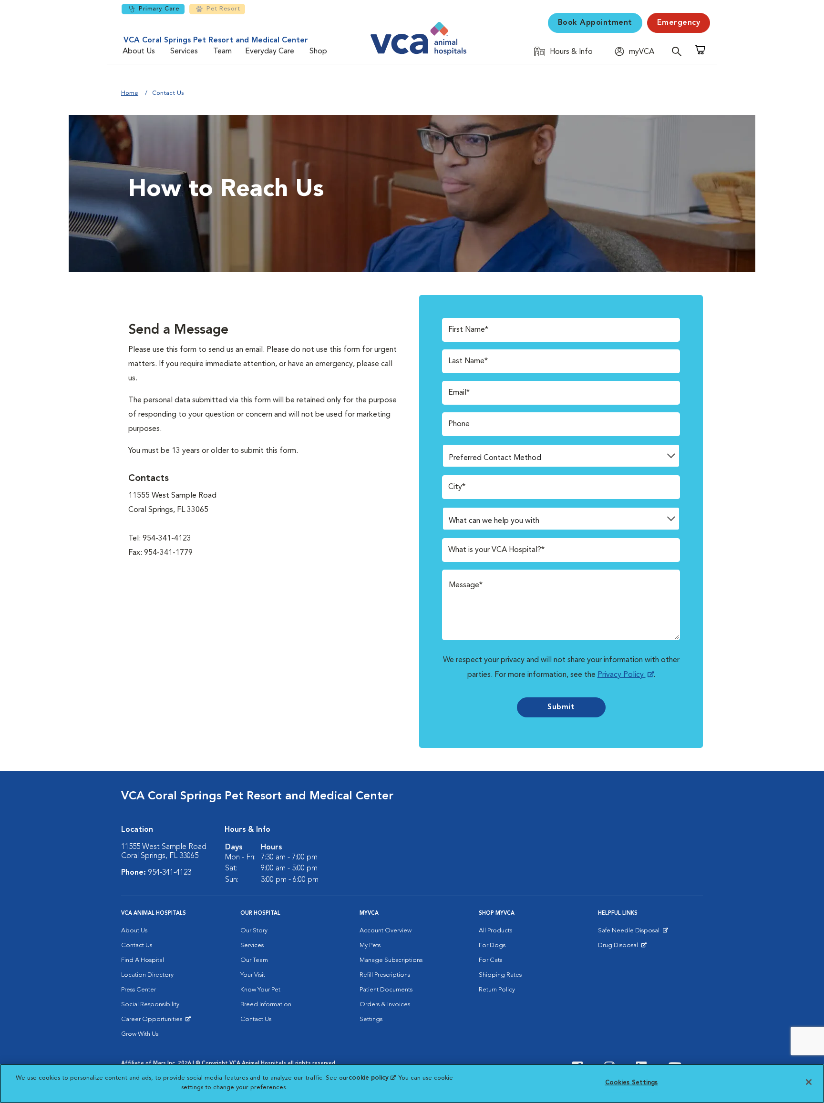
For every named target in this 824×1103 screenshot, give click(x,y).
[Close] (808, 1082)
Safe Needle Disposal (630, 933)
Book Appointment (595, 23)
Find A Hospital (142, 960)
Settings (371, 1019)
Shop (318, 51)
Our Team (254, 960)
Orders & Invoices (385, 1004)
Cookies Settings (631, 1083)
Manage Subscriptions (391, 960)
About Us (139, 51)
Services (184, 51)
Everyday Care (269, 51)
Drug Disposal (622, 947)
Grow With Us (139, 1034)
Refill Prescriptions (385, 975)
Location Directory (147, 975)
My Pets (370, 945)
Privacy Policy (621, 675)
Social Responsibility (150, 1004)
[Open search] (679, 51)
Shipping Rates (500, 975)
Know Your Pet (260, 990)
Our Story (254, 931)
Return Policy (497, 990)
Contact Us (136, 945)
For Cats (490, 960)
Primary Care (159, 9)
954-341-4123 (169, 873)
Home (129, 93)
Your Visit (252, 975)
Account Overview (386, 931)
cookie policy (372, 1078)
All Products (495, 931)
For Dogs (492, 945)
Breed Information (265, 1004)
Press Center (138, 990)
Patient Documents (386, 990)
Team (222, 51)
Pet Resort (223, 9)
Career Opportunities (153, 1021)
